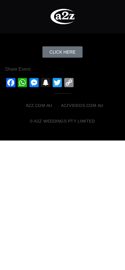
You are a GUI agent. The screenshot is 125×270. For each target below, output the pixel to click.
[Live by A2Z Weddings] (62, 16)
